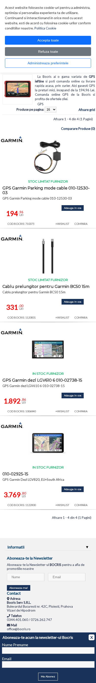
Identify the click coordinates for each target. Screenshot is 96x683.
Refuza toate (48, 52)
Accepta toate (48, 40)
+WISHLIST (62, 223)
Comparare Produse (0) (78, 129)
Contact (14, 593)
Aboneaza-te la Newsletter (30, 558)
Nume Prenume (15, 644)
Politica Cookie (45, 28)
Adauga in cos (72, 208)
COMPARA (80, 223)
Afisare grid (87, 110)
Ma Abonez (48, 676)
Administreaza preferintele (48, 63)
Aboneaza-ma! (18, 587)
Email (6, 658)
